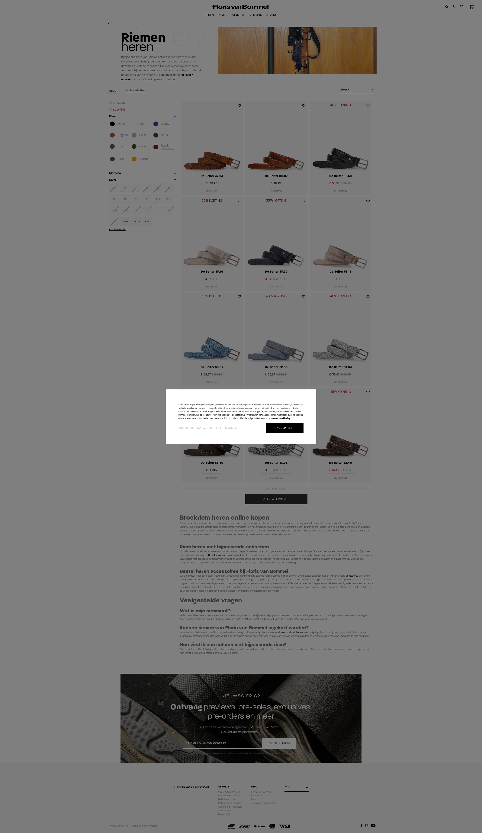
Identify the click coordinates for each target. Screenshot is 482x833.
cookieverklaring (281, 418)
